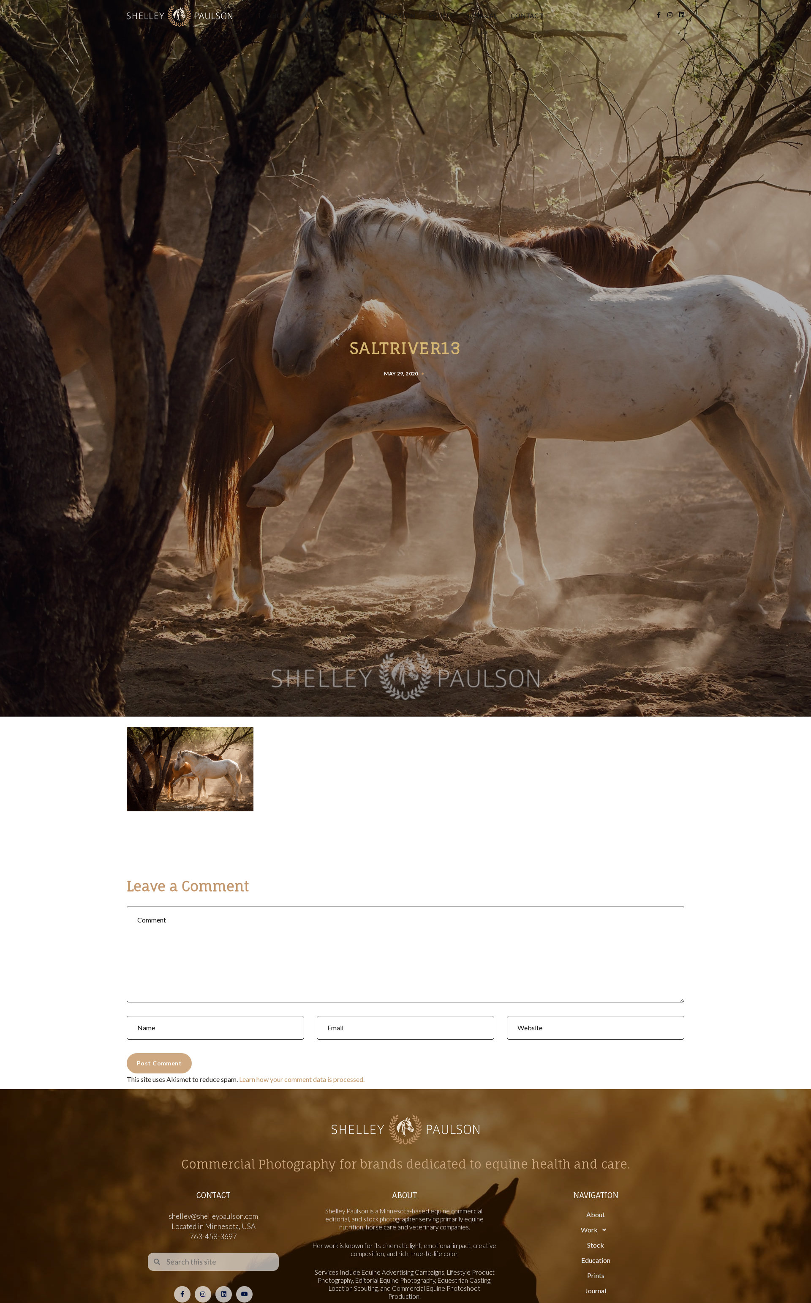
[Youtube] (244, 1294)
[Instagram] (203, 1294)
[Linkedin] (223, 1294)
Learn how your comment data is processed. (302, 1079)
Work (315, 15)
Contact (527, 15)
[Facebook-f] (182, 1294)
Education (395, 15)
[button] (595, 1229)
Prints (441, 15)
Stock (350, 15)
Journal (482, 15)
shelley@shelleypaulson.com (213, 1216)
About (279, 15)
